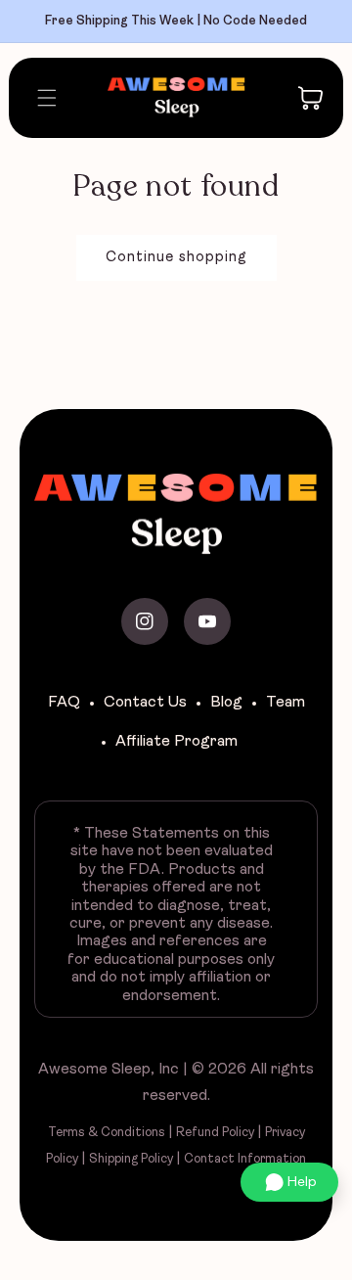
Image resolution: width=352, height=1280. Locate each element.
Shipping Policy (131, 1159)
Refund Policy (215, 1132)
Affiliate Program (176, 742)
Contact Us (145, 702)
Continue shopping (176, 258)
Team (285, 702)
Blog (226, 702)
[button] (40, 97)
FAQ (64, 702)
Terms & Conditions (106, 1132)
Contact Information (245, 1159)
